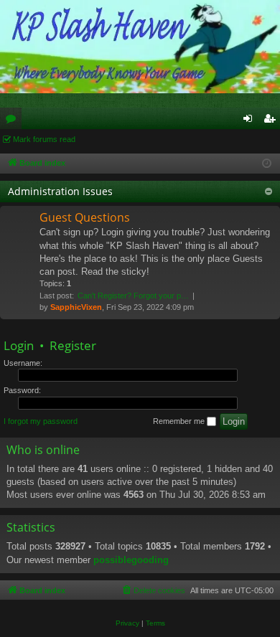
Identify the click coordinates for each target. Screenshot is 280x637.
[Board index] (140, 46)
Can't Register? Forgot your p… (133, 295)
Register (73, 345)
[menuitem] (153, 590)
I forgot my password (41, 421)
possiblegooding (131, 560)
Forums (14, 121)
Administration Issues (60, 191)
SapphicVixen (76, 307)
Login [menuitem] (250, 121)
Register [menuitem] (272, 121)
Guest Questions (84, 217)
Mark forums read (44, 139)
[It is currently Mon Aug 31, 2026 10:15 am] (266, 164)
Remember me (180, 421)
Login (19, 345)
